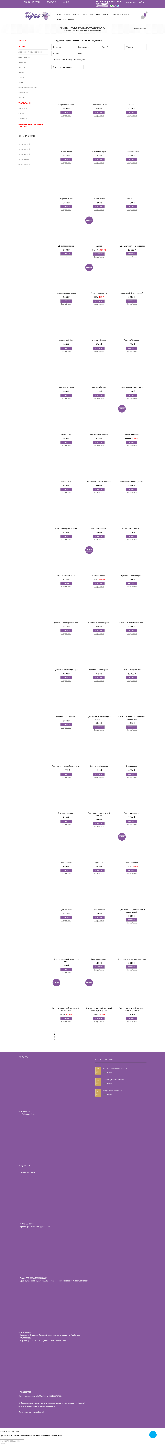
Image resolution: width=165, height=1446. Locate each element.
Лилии (21, 82)
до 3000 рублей (24, 149)
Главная (67, 30)
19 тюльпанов (66, 152)
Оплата (113, 14)
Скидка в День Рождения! (112, 1091)
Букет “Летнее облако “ (131, 528)
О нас (59, 14)
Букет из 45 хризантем (131, 670)
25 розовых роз (66, 199)
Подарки (76, 14)
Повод (105, 14)
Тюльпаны (25, 103)
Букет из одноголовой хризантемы (66, 766)
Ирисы (21, 77)
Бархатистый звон (66, 387)
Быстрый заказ (131, 2)
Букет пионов (66, 862)
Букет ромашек (131, 862)
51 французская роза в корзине (132, 246)
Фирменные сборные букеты (31, 125)
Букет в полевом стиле (66, 576)
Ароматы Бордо (99, 340)
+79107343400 (55, 1396)
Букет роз (99, 862)
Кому (92, 14)
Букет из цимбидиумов (99, 766)
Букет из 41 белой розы (99, 670)
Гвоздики (22, 62)
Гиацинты (22, 72)
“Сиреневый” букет (66, 105)
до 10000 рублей (25, 159)
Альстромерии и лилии (66, 293)
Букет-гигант (62, 19)
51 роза (99, 246)
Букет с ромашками (99, 959)
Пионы (71, 19)
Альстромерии (24, 57)
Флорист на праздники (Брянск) (115, 1068)
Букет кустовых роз (66, 813)
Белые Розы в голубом (98, 434)
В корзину (66, 112)
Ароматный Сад (66, 340)
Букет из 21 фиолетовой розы (131, 623)
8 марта (21, 114)
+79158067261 (25, 1111)
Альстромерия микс (99, 293)
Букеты (67, 14)
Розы (22, 46)
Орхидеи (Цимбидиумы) (27, 87)
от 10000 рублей (24, 164)
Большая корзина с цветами (131, 481)
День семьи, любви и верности (30, 52)
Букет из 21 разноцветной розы (66, 623)
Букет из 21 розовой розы (99, 623)
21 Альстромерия (99, 152)
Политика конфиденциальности (41, 1406)
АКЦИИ (66, 2)
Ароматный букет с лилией (132, 293)
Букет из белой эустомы (66, 717)
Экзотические (24, 119)
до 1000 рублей (24, 144)
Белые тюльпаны (132, 434)
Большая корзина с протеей (99, 481)
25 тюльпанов (99, 199)
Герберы (22, 67)
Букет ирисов (131, 766)
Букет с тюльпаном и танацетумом (132, 959)
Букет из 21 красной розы (131, 576)
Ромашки (22, 97)
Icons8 (41, 1412)
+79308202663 (103, 4)
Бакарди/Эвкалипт (132, 340)
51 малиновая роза (66, 246)
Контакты (125, 14)
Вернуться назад (140, 29)
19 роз (131, 105)
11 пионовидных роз (98, 105)
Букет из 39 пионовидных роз (66, 670)
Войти (141, 2)
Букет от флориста (132, 813)
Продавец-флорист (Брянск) (113, 1080)
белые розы (66, 434)
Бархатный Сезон (98, 387)
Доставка (51, 2)
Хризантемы (23, 109)
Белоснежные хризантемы (132, 387)
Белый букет (66, 481)
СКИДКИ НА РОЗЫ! (32, 2)
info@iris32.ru (42, 1396)
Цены (98, 14)
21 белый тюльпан (131, 152)
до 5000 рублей (24, 154)
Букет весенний (98, 576)
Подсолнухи (23, 92)
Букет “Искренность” (98, 528)
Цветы (84, 14)
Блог (119, 14)
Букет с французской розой (66, 528)
